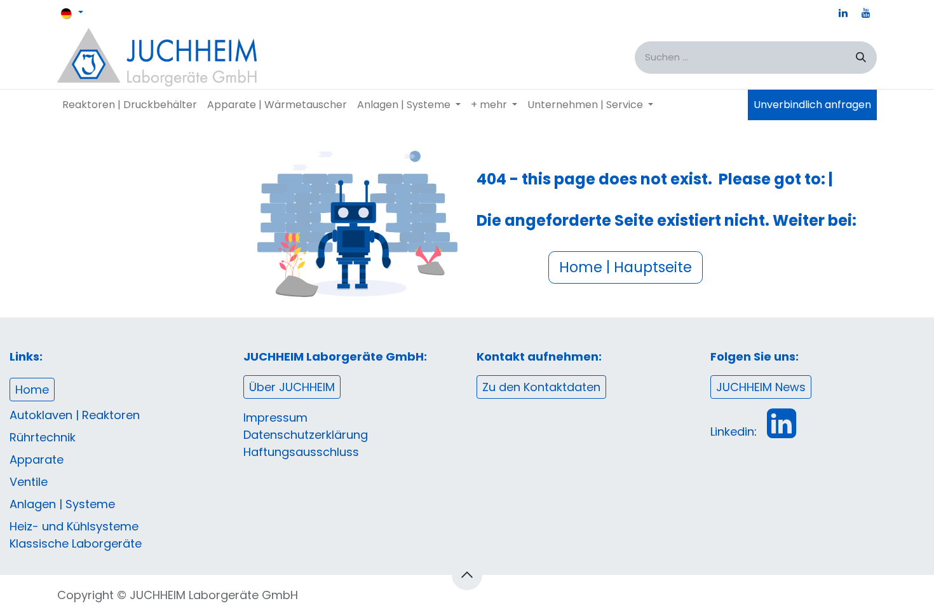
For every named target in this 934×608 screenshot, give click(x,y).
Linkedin (732, 431)
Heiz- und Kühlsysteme (74, 526)
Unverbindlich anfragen (812, 104)
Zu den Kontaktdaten (541, 387)
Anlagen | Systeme (62, 504)
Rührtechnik (43, 437)
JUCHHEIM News (761, 387)
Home (32, 389)
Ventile (29, 482)
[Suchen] (861, 57)
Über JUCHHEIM (292, 387)
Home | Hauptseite (625, 267)
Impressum (275, 417)
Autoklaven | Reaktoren (75, 415)
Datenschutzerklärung (305, 435)
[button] (467, 575)
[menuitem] (129, 105)
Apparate (37, 459)
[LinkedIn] (843, 13)
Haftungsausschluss (301, 452)
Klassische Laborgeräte (76, 543)
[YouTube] (866, 13)
